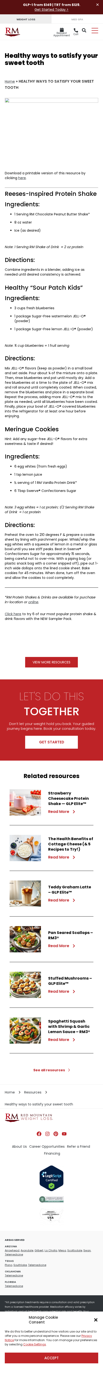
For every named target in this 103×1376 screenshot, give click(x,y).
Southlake (20, 1265)
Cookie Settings (34, 1344)
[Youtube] (64, 1133)
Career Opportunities (47, 1146)
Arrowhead (12, 1250)
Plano (8, 1265)
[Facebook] (39, 1133)
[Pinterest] (55, 1133)
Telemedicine (14, 1254)
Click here (13, 614)
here (22, 178)
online (33, 602)
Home (10, 81)
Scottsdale (74, 1250)
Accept (51, 1357)
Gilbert (38, 1250)
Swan (87, 1250)
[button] (95, 1319)
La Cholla (51, 1250)
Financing (52, 1153)
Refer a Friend (78, 1146)
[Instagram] (47, 1133)
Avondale (27, 1250)
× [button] (97, 5)
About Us (19, 1146)
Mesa (62, 1250)
